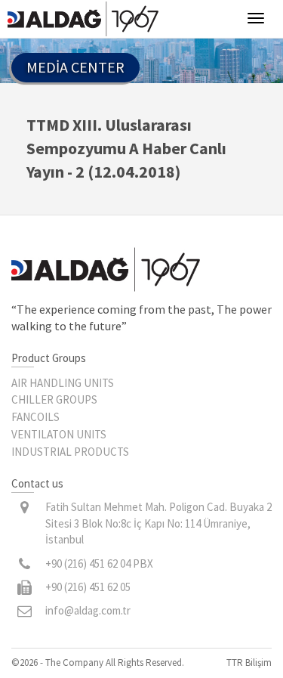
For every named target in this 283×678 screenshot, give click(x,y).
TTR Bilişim (249, 662)
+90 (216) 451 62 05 (88, 587)
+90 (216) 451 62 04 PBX (99, 563)
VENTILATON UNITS (58, 434)
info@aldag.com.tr (88, 610)
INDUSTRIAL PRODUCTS (70, 451)
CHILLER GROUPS (54, 399)
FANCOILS (35, 417)
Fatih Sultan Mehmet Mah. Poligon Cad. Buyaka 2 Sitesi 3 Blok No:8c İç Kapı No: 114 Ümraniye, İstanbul (158, 523)
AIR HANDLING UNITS (62, 383)
